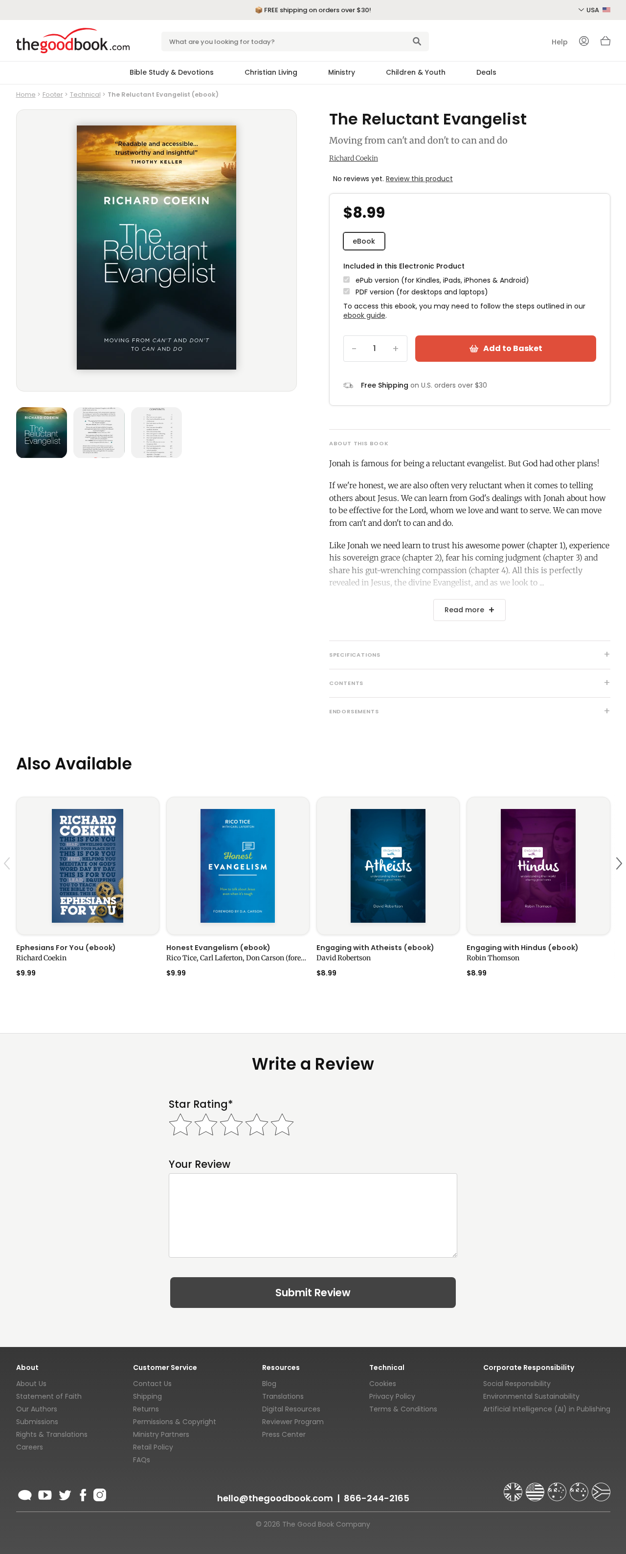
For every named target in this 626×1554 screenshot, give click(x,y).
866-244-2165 (376, 1498)
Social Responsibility (517, 1383)
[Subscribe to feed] (25, 1493)
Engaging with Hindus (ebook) (523, 948)
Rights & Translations (52, 1434)
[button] (8, 886)
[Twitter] (64, 1493)
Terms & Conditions (403, 1409)
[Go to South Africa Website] (601, 1487)
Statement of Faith (49, 1396)
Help (560, 42)
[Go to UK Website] (514, 1487)
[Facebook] (82, 1493)
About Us (31, 1383)
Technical (85, 94)
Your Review (199, 1164)
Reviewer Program (293, 1422)
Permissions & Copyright (174, 1422)
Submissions (37, 1422)
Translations (283, 1396)
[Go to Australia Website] (558, 1487)
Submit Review (313, 1292)
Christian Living (271, 72)
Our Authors (36, 1409)
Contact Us (152, 1383)
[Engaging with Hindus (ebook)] (538, 866)
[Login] (584, 42)
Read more (464, 610)
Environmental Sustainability (531, 1396)
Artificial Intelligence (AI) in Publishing (546, 1409)
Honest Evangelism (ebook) (218, 948)
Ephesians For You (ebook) (66, 948)
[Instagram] (99, 1493)
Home (26, 94)
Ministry (341, 72)
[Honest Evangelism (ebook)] (238, 866)
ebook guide (364, 315)
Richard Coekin (353, 158)
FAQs (141, 1460)
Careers (29, 1447)
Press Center (284, 1434)
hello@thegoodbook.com (275, 1498)
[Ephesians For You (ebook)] (87, 866)
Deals (486, 72)
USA (593, 10)
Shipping (147, 1396)
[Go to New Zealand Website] (580, 1487)
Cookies (382, 1383)
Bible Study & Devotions (172, 72)
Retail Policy (153, 1447)
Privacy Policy (392, 1396)
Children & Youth (416, 72)
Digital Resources (291, 1409)
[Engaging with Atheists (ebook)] (388, 866)
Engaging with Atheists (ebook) (375, 948)
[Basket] (605, 43)
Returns (146, 1409)
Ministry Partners (161, 1434)
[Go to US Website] (536, 1487)
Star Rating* (201, 1104)
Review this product (419, 179)
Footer (53, 94)
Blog (269, 1383)
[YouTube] (45, 1493)
